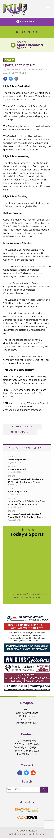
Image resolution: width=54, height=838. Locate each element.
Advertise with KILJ (27, 723)
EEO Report (39, 834)
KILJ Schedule (27, 716)
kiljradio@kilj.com (30, 747)
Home (27, 709)
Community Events (27, 713)
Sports (9, 60)
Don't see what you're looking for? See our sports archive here (27, 596)
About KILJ (27, 719)
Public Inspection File (20, 834)
